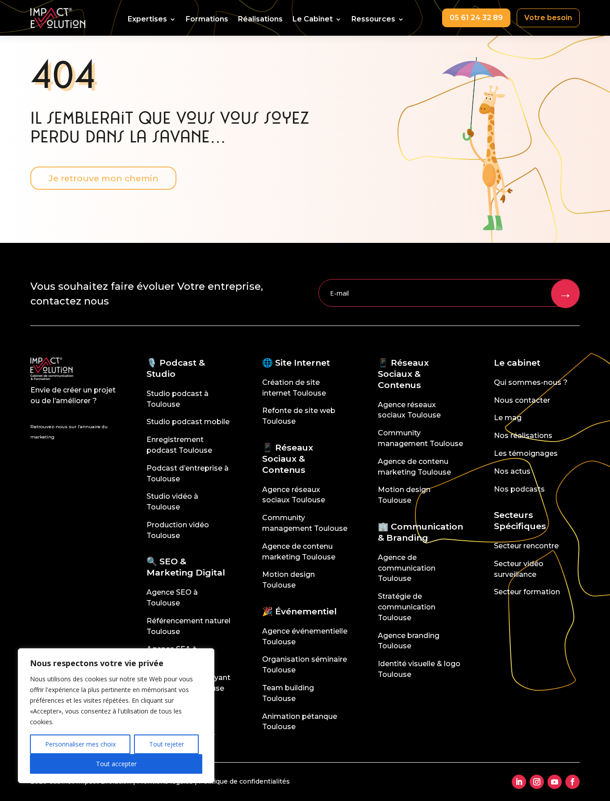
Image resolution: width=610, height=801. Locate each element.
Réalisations (260, 19)
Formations (207, 19)
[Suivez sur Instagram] (537, 782)
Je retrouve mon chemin (104, 178)
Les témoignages (526, 453)
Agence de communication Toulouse (406, 568)
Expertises (147, 19)
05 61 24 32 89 (476, 17)
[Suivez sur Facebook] (572, 782)
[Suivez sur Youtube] (554, 782)
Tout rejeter (166, 744)
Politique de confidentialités (244, 781)
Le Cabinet (312, 19)
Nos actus (512, 471)
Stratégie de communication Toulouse (406, 607)
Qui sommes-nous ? (531, 382)
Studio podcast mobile (188, 421)
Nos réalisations (523, 435)
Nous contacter (522, 400)
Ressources (373, 19)
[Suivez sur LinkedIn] (519, 782)
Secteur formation (527, 592)
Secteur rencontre (526, 546)
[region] (116, 715)
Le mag (508, 417)
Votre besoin (548, 17)
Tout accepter (116, 763)
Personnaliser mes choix (80, 744)
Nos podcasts (519, 489)
